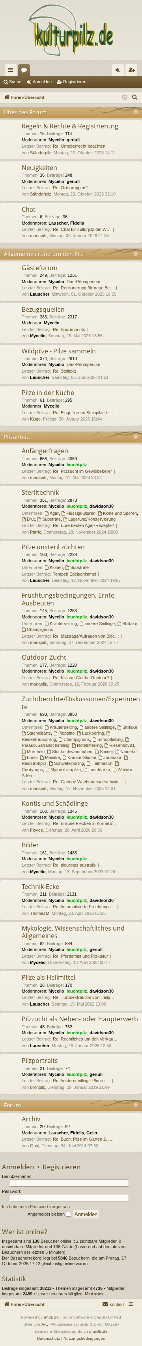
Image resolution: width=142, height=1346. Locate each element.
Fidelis (77, 223)
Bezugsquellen (43, 309)
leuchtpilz (77, 464)
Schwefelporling (69, 763)
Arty (45, 1324)
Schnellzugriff (12, 71)
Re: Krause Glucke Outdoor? (81, 677)
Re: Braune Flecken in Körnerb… (84, 823)
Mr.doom (94, 1293)
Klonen (56, 567)
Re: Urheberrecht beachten (79, 146)
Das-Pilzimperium (83, 281)
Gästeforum (40, 267)
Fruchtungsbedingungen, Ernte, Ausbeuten (69, 599)
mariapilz (38, 235)
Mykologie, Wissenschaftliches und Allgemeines (73, 932)
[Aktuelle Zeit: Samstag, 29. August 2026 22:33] (124, 97)
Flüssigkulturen (80, 513)
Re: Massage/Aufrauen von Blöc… (86, 636)
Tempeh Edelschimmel (74, 574)
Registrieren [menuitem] (133, 71)
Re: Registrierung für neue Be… (83, 287)
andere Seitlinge (99, 623)
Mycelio (56, 139)
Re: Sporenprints (69, 329)
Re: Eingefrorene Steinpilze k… (82, 412)
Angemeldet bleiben (47, 1214)
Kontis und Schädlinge (55, 803)
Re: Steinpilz (65, 371)
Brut (31, 519)
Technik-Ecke (40, 886)
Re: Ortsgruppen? (70, 187)
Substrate (51, 519)
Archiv (31, 1119)
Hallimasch (102, 763)
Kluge (35, 419)
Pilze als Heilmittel (48, 977)
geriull (73, 139)
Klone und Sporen (120, 513)
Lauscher (58, 223)
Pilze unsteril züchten (53, 547)
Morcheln (36, 751)
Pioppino (66, 733)
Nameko (128, 751)
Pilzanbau (17, 437)
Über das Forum (25, 112)
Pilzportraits (40, 1060)
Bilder (30, 845)
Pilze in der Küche (48, 392)
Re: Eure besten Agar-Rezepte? (83, 525)
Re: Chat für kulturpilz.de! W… (82, 229)
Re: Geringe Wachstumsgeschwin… (88, 781)
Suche (15, 81)
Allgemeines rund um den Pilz (44, 254)
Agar (54, 513)
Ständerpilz (40, 152)
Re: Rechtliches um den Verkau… (85, 1039)
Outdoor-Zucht (44, 657)
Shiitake (129, 623)
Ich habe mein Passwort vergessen (36, 1206)
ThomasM (39, 913)
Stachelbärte (39, 733)
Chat (29, 209)
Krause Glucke (81, 757)
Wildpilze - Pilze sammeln (59, 351)
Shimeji (106, 751)
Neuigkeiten (39, 167)
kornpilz (37, 1087)
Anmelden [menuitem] (119, 71)
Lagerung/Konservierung (92, 519)
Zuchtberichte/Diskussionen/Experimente (81, 703)
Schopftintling (110, 739)
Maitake (52, 757)
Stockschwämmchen (72, 751)
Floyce (36, 830)
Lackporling (93, 733)
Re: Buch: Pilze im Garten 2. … (82, 1139)
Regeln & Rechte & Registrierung (70, 126)
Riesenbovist (121, 745)
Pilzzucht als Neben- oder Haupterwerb (80, 1019)
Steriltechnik (40, 492)
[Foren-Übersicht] (71, 30)
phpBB (50, 1317)
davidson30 (102, 506)
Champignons (40, 629)
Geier (91, 1132)
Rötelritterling (89, 745)
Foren (25, 71)
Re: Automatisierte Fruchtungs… (84, 906)
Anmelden (42, 81)
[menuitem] (134, 97)
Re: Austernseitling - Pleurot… (81, 1080)
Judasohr (112, 757)
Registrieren (74, 81)
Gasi (34, 1145)
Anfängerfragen (45, 450)
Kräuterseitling (63, 623)
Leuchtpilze (99, 769)
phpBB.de (98, 1331)
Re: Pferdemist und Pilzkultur (80, 956)
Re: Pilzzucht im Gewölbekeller (82, 471)
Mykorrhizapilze (65, 769)
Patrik (35, 532)
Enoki (32, 757)
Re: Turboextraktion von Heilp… (83, 997)
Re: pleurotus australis (74, 865)
